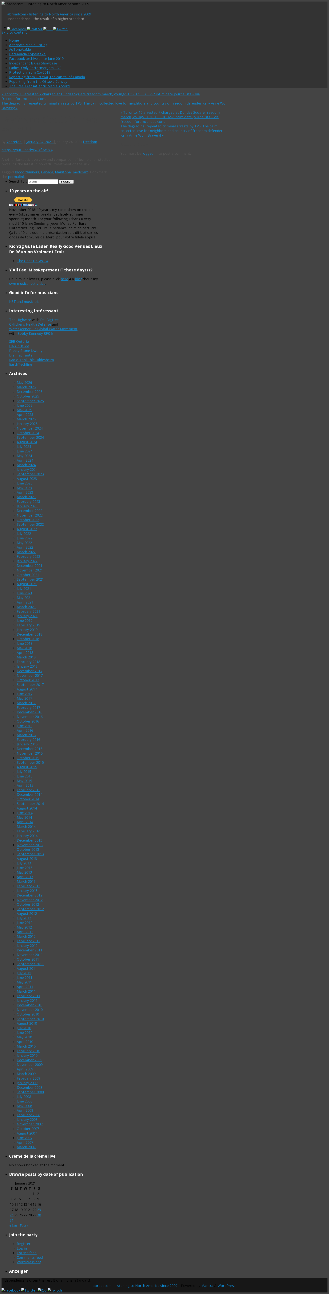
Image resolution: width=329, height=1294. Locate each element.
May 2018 (24, 648)
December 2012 (29, 895)
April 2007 (25, 1142)
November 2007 (30, 1124)
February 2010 (28, 1051)
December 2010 (29, 1005)
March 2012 (26, 936)
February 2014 (28, 831)
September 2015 (30, 762)
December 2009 (29, 1060)
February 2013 (28, 886)
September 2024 (30, 437)
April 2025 (25, 414)
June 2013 (24, 867)
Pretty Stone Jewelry (25, 350)
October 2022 (28, 519)
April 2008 (25, 1110)
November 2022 (30, 515)
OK (66, 181)
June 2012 (24, 922)
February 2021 (28, 611)
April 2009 (25, 1069)
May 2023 (24, 487)
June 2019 (24, 620)
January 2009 (27, 1083)
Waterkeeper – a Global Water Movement (43, 329)
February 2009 (28, 1078)
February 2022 (28, 556)
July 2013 (24, 863)
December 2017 (29, 671)
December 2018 (29, 634)
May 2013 (24, 872)
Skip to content (14, 32)
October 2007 (28, 1128)
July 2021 (24, 588)
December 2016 (29, 712)
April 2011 (25, 986)
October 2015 (28, 758)
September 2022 (30, 524)
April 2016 (25, 730)
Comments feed (30, 1257)
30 (39, 1215)
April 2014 (25, 822)
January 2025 (27, 423)
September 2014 (30, 803)
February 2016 (28, 739)
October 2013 (28, 849)
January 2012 (27, 945)
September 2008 (30, 1092)
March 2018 (26, 657)
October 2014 (28, 799)
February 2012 (28, 941)
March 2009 (26, 1073)
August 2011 (27, 968)
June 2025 (24, 405)
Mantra (207, 1285)
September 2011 (30, 964)
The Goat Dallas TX (32, 260)
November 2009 (30, 1064)
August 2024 (27, 442)
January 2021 (27, 616)
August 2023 (27, 478)
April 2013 (25, 877)
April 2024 (25, 460)
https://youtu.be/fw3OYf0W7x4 (27, 149)
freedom (90, 141)
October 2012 (28, 904)
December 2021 (29, 565)
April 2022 (25, 547)
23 (39, 1209)
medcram (80, 172)
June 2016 (24, 725)
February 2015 (28, 790)
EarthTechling (20, 364)
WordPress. (227, 1285)
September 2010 (30, 1018)
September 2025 (30, 400)
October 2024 (28, 433)
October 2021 (28, 574)
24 (12, 1215)
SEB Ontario (19, 341)
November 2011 (30, 954)
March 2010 (26, 1046)
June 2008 (24, 1101)
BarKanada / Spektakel (27, 54)
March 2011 (26, 991)
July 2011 (24, 973)
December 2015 (29, 748)
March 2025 (26, 419)
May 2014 (24, 817)
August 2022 (27, 529)
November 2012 (30, 899)
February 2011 (28, 996)
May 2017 (24, 698)
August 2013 (27, 858)
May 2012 (24, 927)
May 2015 (24, 780)
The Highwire (20, 319)
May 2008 (24, 1105)
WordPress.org (29, 1262)
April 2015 (25, 785)
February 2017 (28, 707)
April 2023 (25, 492)
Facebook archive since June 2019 (36, 58)
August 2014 (27, 808)
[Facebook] (17, 29)
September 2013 (30, 854)
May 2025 (24, 410)
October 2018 (28, 639)
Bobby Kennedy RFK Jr (35, 333)
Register (23, 1243)
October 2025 (28, 396)
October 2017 (28, 680)
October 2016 (28, 721)
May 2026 (24, 382)
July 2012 (24, 918)
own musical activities (27, 283)
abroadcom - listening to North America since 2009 (49, 14)
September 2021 (30, 579)
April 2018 (25, 652)
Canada (47, 172)
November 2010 (30, 1009)
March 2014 (26, 826)
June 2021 (24, 593)
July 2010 (24, 1028)
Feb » (24, 1225)
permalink (16, 176)
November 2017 (30, 675)
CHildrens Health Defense (30, 324)
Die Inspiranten (21, 355)
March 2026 (26, 387)
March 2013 (26, 881)
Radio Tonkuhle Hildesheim (31, 359)
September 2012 (30, 909)
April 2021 (25, 602)
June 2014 (24, 812)
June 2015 (24, 776)
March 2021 (26, 606)
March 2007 (26, 1147)
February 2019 (28, 625)
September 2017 (30, 684)
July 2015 (24, 771)
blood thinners (27, 172)
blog (78, 279)
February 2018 (28, 661)
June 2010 (24, 1032)
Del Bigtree (49, 319)
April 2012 (25, 931)
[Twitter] (35, 29)
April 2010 (25, 1041)
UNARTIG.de (19, 346)
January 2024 (27, 469)
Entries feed (27, 1253)
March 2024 (26, 465)
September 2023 (30, 474)
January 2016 (27, 744)
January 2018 (27, 666)
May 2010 (24, 1037)
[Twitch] (60, 29)
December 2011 (29, 950)
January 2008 (27, 1119)
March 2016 (26, 735)
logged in (149, 153)
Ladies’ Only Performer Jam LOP (35, 67)
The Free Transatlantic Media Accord (39, 86)
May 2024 (24, 455)
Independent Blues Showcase (33, 63)
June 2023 (24, 483)
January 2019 (27, 629)
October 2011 (28, 959)
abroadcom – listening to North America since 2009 (135, 1285)
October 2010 (28, 1014)
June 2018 (24, 643)
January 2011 (27, 1000)
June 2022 (24, 538)
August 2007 (27, 1133)
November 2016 (30, 716)
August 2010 (27, 1023)
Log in (22, 1248)
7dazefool (14, 141)
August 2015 (27, 767)
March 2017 (26, 703)
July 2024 (24, 446)
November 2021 (30, 570)
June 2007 (24, 1137)
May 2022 (24, 542)
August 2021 (27, 584)
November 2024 (30, 428)
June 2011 (24, 977)
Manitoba (63, 172)
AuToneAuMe (20, 49)
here (64, 279)
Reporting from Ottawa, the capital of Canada (47, 77)
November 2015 (30, 753)
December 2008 (29, 1087)
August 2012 (27, 913)
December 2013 (29, 840)
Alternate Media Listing (28, 45)
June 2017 (24, 693)
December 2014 (29, 794)
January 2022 (27, 561)
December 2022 (29, 510)
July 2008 (24, 1096)
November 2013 (30, 845)
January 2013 (27, 890)
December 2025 (29, 391)
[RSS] (48, 29)
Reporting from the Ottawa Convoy (38, 81)
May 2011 (24, 982)
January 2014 (27, 835)
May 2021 (24, 597)
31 (12, 1220)
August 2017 (27, 689)
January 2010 (27, 1055)
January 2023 (27, 506)
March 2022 (26, 552)
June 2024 (24, 451)
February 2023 (28, 501)
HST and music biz (24, 301)
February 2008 (28, 1115)
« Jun (13, 1225)
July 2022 (24, 533)
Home (14, 40)
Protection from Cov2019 (29, 72)
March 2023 (26, 497)
